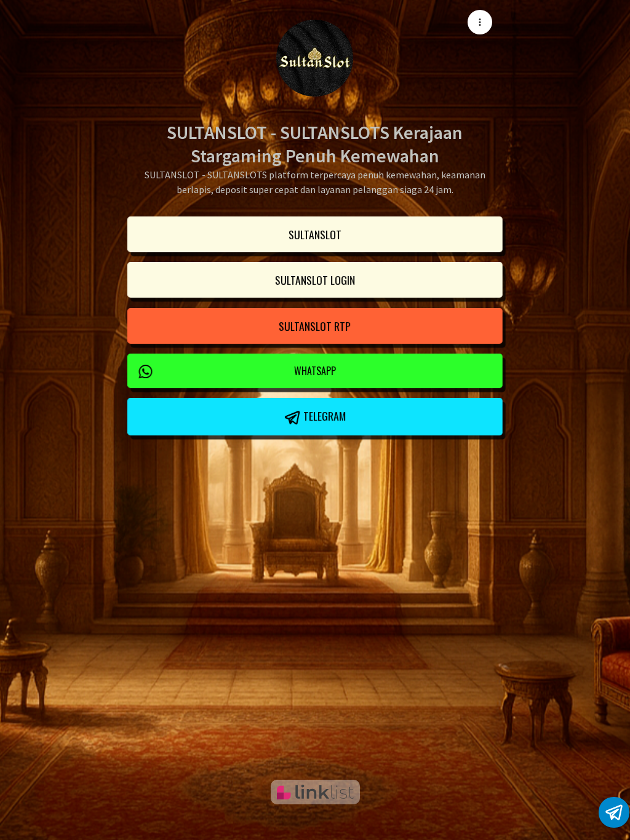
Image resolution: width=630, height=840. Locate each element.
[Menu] (480, 22)
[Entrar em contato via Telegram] (614, 812)
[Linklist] (315, 792)
